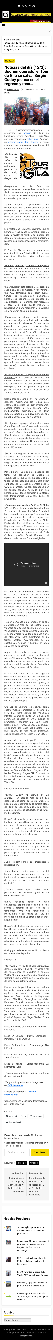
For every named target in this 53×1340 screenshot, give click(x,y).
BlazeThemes (26, 1336)
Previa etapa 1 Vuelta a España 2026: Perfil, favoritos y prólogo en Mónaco (32, 1296)
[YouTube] (34, 6)
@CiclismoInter (15, 1085)
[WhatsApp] (30, 6)
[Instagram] (22, 6)
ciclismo (22, 1163)
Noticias (9, 60)
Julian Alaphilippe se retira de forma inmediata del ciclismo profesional (30, 1230)
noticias (34, 1163)
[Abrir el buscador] (50, 31)
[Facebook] (19, 6)
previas (27, 133)
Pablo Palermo (13, 89)
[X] (26, 6)
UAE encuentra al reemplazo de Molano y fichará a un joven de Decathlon (31, 1261)
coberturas (32, 139)
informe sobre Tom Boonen (23, 142)
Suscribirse (39, 1152)
